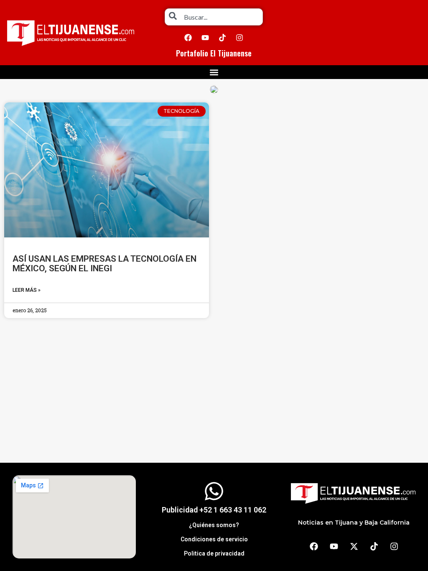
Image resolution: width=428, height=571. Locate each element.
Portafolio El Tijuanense (214, 53)
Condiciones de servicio (214, 539)
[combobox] (214, 16)
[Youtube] (205, 37)
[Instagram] (239, 37)
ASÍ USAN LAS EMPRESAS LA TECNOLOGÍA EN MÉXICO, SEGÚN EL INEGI (104, 263)
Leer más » (27, 290)
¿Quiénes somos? (214, 525)
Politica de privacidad (214, 553)
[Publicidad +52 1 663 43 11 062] (214, 491)
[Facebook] (188, 37)
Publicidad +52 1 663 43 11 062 (214, 509)
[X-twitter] (354, 546)
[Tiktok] (222, 37)
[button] (214, 72)
